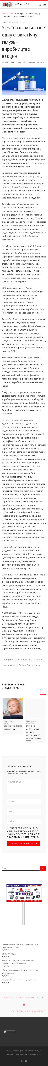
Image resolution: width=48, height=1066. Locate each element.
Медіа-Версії (18, 1051)
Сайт (11, 821)
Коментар (15, 782)
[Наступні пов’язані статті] (43, 692)
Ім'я (11, 802)
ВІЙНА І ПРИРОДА (9, 954)
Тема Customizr (35, 1054)
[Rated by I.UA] (9, 1032)
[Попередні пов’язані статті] (37, 692)
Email (12, 812)
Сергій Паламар (14, 62)
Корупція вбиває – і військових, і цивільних (19, 980)
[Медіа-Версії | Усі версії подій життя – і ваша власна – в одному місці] (7, 4)
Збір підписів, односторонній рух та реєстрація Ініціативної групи (21, 971)
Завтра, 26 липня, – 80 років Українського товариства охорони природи (18, 962)
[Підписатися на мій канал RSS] (22, 1061)
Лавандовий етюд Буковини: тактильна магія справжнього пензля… (20, 945)
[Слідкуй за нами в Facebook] (26, 1061)
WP (17, 1054)
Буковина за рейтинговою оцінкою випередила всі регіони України (33, 731)
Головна (5, 13)
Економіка (14, 13)
